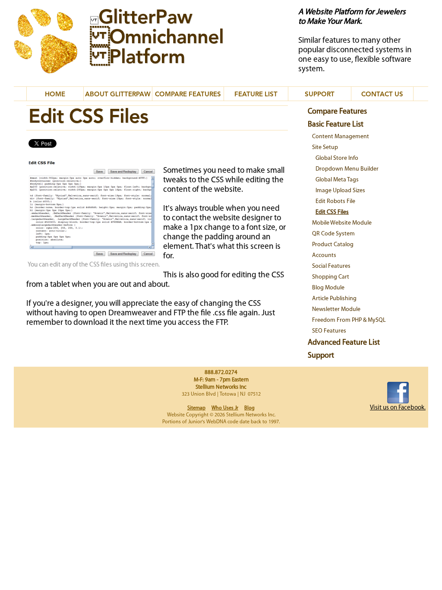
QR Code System (333, 234)
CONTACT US (382, 95)
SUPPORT (320, 95)
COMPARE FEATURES (188, 95)
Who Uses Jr (225, 408)
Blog (249, 408)
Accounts (324, 255)
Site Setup (325, 147)
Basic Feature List (335, 125)
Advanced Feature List (344, 343)
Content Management (340, 136)
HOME (55, 95)
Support (321, 356)
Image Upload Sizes (340, 190)
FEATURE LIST (256, 95)
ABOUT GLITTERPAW (118, 95)
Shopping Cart (330, 277)
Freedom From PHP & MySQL (349, 320)
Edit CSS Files (332, 212)
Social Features (331, 266)
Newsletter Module (336, 309)
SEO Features (329, 331)
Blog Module (328, 288)
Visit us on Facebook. (398, 408)
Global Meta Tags (337, 180)
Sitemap (196, 408)
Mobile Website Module (342, 223)
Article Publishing (334, 298)
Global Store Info (337, 158)
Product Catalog (333, 244)
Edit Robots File (335, 201)
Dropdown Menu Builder (347, 169)
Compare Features (337, 112)
